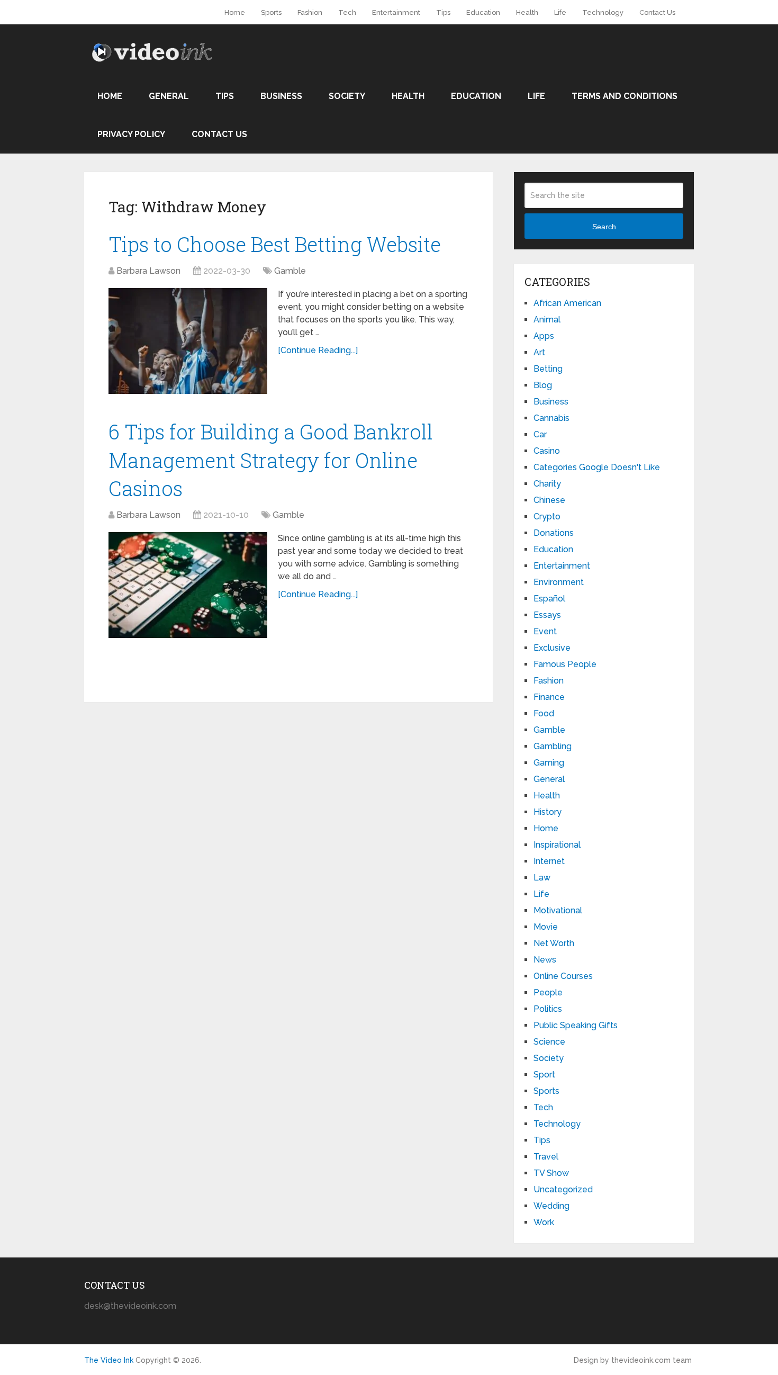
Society (347, 96)
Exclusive (552, 648)
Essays (547, 615)
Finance (549, 697)
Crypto (546, 516)
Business (281, 96)
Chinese (549, 500)
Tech (347, 12)
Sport (544, 1075)
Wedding (551, 1206)
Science (549, 1042)
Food (543, 713)
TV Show (551, 1173)
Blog (542, 385)
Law (541, 878)
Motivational (557, 910)
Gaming (548, 763)
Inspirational (557, 845)
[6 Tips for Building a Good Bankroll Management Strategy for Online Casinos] (187, 585)
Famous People (564, 664)
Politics (547, 1009)
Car (540, 434)
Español (549, 599)
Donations (553, 533)
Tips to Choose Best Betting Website (274, 244)
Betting (548, 369)
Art (539, 352)
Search (604, 226)
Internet (549, 861)
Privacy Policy (131, 134)
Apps (543, 336)
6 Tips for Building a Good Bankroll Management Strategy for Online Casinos (270, 459)
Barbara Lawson (148, 271)
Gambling (552, 746)
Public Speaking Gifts (575, 1025)
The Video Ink (108, 1360)
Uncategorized (563, 1189)
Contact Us (657, 12)
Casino (546, 451)
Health (527, 12)
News (544, 960)
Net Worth (553, 943)
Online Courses (563, 976)
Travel (545, 1157)
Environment (558, 582)
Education (483, 12)
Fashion (309, 12)
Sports (271, 12)
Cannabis (551, 418)
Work (543, 1222)
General (169, 96)
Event (545, 631)
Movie (545, 927)
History (547, 812)
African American (567, 303)
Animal (546, 319)
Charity (547, 484)
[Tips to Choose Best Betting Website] (187, 341)
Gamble (290, 271)
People (548, 992)
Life (560, 12)
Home (234, 12)
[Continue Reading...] (318, 350)
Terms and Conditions (624, 96)
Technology (602, 12)
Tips (443, 12)
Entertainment (396, 12)
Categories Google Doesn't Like (596, 467)
